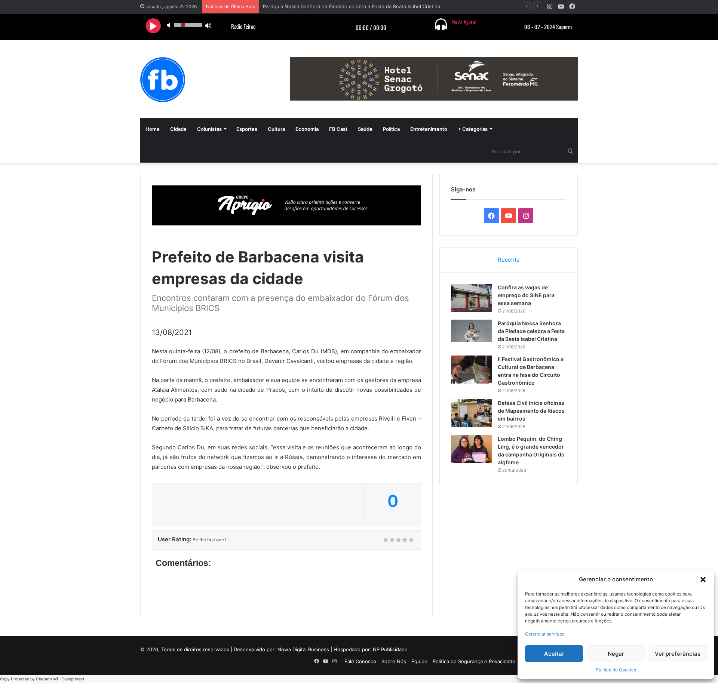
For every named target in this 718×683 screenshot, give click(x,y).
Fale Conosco (360, 661)
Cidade (178, 129)
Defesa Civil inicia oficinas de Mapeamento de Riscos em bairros (531, 411)
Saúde (365, 129)
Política (391, 129)
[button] (703, 579)
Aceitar (554, 653)
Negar (616, 653)
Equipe (419, 661)
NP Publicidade (390, 649)
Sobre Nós (393, 661)
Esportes (246, 129)
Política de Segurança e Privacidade (474, 661)
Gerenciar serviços (544, 634)
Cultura (276, 129)
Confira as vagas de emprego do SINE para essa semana (526, 295)
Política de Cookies (616, 670)
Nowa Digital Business (303, 649)
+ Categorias (473, 129)
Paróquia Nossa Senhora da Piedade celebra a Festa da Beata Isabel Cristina (351, 6)
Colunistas (209, 129)
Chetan (42, 679)
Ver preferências (677, 653)
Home (152, 129)
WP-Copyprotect (69, 679)
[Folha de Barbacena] (162, 79)
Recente (509, 259)
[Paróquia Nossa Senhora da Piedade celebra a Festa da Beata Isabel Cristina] (471, 331)
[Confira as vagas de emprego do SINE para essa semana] (471, 298)
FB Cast (338, 129)
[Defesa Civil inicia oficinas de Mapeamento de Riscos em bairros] (471, 413)
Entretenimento (428, 129)
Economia (307, 129)
